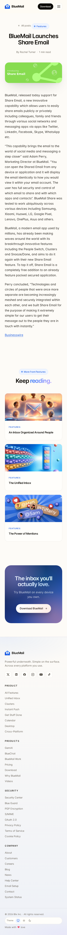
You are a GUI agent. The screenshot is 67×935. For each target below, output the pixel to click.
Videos (9, 781)
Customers (11, 858)
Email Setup (12, 886)
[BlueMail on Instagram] (33, 674)
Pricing (9, 764)
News (8, 874)
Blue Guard (11, 803)
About (8, 852)
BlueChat (10, 753)
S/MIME (9, 814)
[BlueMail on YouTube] (41, 674)
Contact (9, 891)
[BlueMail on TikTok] (49, 674)
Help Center (12, 880)
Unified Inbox (12, 698)
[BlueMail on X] (8, 674)
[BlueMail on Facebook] (24, 674)
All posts (26, 25)
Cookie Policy (13, 836)
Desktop (10, 726)
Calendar (10, 720)
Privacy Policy (13, 825)
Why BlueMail (12, 775)
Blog (7, 869)
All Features (11, 692)
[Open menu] (58, 6)
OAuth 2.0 (11, 819)
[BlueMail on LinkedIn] (16, 674)
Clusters (9, 703)
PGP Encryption (14, 808)
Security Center (14, 797)
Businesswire (14, 335)
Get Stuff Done (13, 715)
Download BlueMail (31, 608)
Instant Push (12, 709)
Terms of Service (14, 830)
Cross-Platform (14, 731)
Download (45, 6)
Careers (9, 863)
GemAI (9, 747)
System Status (13, 897)
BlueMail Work (13, 759)
